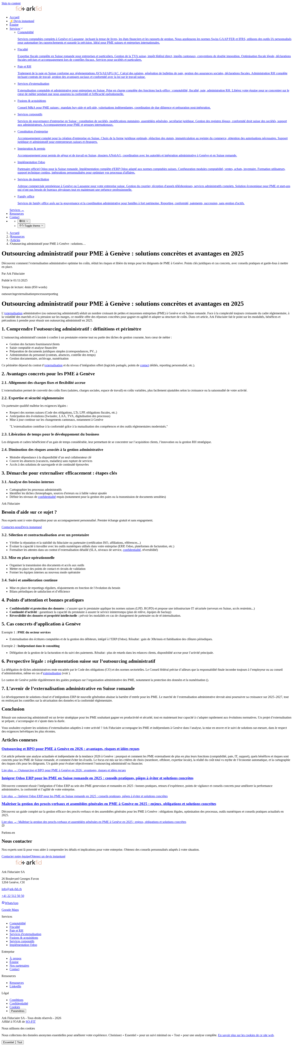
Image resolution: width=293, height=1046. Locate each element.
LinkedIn (15, 986)
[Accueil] (21, 10)
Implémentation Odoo (23, 945)
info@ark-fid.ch (12, 889)
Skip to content (11, 3)
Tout (19, 1042)
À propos (15, 958)
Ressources (17, 213)
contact (144, 365)
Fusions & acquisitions (24, 937)
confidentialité (47, 496)
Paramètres (18, 1011)
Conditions (16, 1000)
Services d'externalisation (25, 934)
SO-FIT (31, 1021)
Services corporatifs (22, 941)
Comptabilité (18, 923)
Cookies (15, 1007)
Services (15, 28)
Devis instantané (22, 21)
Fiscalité (15, 927)
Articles (15, 240)
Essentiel (8, 1042)
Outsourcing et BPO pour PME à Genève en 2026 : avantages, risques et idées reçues (70, 749)
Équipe (14, 24)
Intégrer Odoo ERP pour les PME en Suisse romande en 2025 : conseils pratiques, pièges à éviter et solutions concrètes (97, 778)
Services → (17, 210)
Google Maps (10, 909)
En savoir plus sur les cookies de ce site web (246, 1035)
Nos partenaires (19, 965)
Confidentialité (19, 1003)
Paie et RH (16, 930)
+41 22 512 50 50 (13, 896)
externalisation (13, 313)
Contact (14, 217)
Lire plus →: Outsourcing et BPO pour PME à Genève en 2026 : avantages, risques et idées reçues (64, 770)
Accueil (14, 17)
